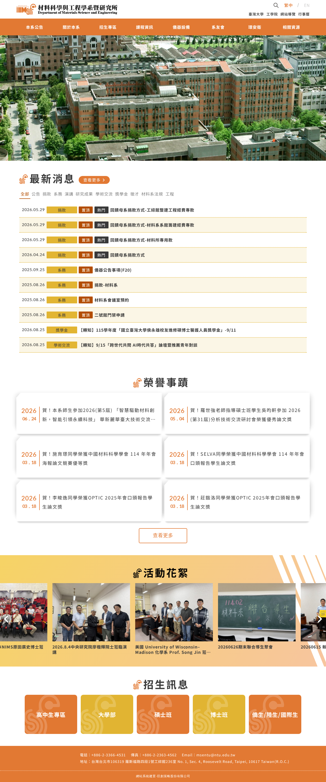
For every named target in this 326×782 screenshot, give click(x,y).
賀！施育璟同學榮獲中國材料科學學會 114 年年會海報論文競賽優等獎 (99, 458)
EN (307, 5)
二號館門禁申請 (109, 315)
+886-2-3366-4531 (108, 754)
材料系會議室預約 (111, 300)
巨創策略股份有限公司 (173, 776)
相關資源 (291, 27)
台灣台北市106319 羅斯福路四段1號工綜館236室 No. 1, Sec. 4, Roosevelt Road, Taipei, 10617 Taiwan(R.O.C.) (190, 761)
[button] (6, 619)
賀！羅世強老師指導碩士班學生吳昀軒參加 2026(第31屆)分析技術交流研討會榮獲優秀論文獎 (245, 414)
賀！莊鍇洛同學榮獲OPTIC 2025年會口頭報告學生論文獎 (245, 502)
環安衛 (254, 27)
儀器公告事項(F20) (113, 270)
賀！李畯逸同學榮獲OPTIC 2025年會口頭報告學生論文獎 (97, 502)
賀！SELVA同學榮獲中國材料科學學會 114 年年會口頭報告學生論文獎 (247, 458)
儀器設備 (181, 27)
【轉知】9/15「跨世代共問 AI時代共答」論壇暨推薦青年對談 (138, 345)
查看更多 (95, 180)
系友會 (218, 27)
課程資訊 (144, 27)
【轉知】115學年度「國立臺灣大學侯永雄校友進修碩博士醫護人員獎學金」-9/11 (157, 330)
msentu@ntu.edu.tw (215, 754)
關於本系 (71, 27)
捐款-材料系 (106, 285)
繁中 (288, 5)
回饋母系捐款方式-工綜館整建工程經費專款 (152, 210)
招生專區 (108, 27)
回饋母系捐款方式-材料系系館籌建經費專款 (152, 225)
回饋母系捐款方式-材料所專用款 (141, 240)
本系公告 (34, 27)
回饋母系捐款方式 (127, 255)
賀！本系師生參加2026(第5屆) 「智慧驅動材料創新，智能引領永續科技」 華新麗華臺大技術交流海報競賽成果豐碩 (99, 415)
